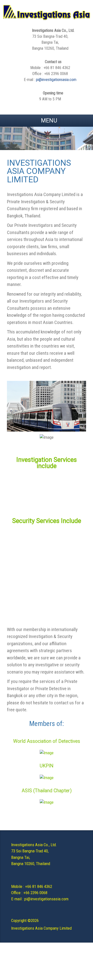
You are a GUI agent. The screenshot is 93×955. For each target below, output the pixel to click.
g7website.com (92, 813)
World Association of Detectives (46, 741)
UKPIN (46, 766)
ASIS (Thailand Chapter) (47, 791)
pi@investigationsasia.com (56, 79)
